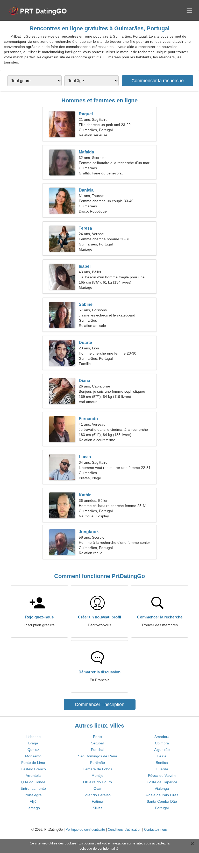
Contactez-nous (156, 829)
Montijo (97, 775)
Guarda (162, 769)
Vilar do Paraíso (97, 795)
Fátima (97, 801)
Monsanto (33, 756)
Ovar (98, 788)
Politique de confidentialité (85, 829)
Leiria (161, 756)
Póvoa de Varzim (162, 775)
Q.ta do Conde (33, 782)
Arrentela (33, 775)
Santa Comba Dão (162, 801)
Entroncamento (33, 788)
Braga (33, 743)
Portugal (162, 808)
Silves (97, 808)
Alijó (33, 801)
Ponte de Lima (33, 762)
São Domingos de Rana (97, 756)
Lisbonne (33, 737)
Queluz (33, 750)
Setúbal (97, 743)
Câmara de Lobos (97, 769)
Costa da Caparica (162, 782)
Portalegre (33, 795)
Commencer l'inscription (99, 704)
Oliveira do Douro (97, 782)
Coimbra (162, 743)
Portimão (97, 762)
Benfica (162, 762)
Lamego (33, 808)
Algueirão (162, 750)
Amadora (161, 737)
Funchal (97, 750)
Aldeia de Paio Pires (161, 795)
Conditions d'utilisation (124, 829)
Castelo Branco (33, 769)
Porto (97, 737)
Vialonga (162, 788)
